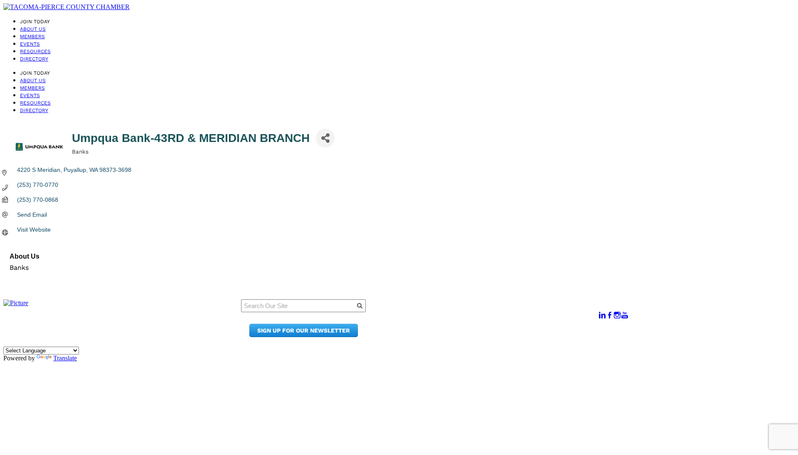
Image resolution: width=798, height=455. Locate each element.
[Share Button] (325, 138)
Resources (35, 51)
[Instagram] (617, 315)
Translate (65, 358)
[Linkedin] (602, 315)
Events (30, 44)
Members (32, 36)
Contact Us (486, 327)
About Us (33, 29)
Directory (34, 59)
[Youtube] (624, 315)
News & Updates (494, 319)
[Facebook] (609, 315)
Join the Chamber (497, 335)
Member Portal (492, 311)
